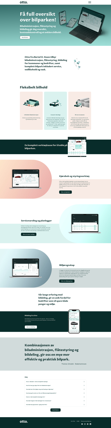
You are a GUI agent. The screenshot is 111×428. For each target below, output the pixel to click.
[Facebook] (82, 424)
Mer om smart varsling (28, 234)
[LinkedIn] (90, 424)
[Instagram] (85, 424)
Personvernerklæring (86, 421)
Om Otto (73, 421)
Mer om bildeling (31, 327)
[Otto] (24, 2)
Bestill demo (25, 37)
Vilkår (77, 421)
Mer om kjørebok (65, 192)
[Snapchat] (87, 424)
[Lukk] (89, 2)
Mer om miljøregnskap (66, 281)
